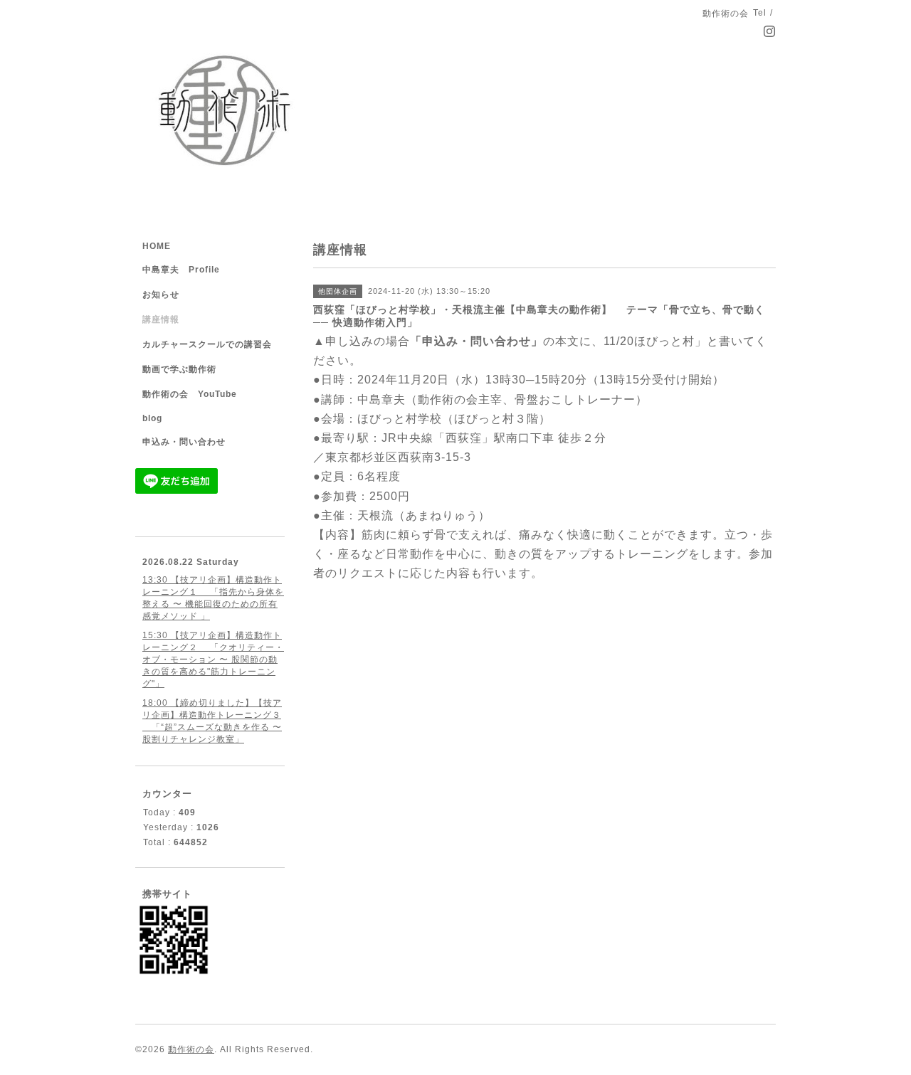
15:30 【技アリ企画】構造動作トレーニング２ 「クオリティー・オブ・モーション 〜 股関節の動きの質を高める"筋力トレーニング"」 (213, 659)
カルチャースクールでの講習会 (207, 344)
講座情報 (160, 319)
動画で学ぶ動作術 (179, 369)
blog (152, 418)
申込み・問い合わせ (184, 442)
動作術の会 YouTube (189, 394)
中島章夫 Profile (181, 270)
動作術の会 (191, 1049)
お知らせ (160, 295)
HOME (156, 246)
